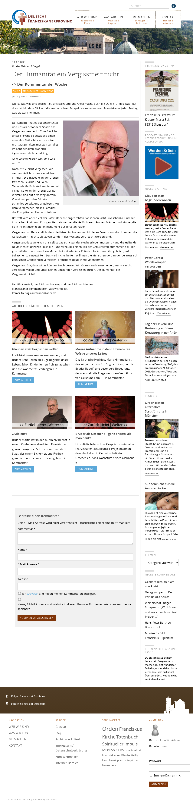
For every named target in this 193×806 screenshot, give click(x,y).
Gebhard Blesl (154, 582)
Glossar (60, 726)
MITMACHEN (141, 19)
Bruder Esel (152, 627)
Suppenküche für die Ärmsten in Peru (160, 486)
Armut (122, 760)
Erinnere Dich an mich (167, 775)
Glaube (125, 755)
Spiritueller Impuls (120, 744)
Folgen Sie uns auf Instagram (28, 703)
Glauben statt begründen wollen (35, 349)
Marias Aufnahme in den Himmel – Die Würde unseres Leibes (102, 351)
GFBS (120, 750)
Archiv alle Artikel (67, 739)
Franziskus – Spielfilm (159, 638)
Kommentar (46, 91)
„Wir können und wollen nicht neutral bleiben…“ (161, 611)
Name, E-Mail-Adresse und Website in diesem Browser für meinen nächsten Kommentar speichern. (75, 606)
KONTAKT (168, 19)
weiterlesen (152, 473)
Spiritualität (133, 750)
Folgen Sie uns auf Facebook (28, 696)
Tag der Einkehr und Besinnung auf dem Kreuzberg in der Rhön (161, 328)
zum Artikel (23, 380)
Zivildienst (19, 434)
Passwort (155, 761)
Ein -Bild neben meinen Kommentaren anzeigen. (59, 593)
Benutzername (158, 746)
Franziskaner (42, 17)
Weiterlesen (167, 247)
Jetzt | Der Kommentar (26, 96)
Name (23, 549)
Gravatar (32, 593)
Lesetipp (114, 760)
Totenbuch (127, 737)
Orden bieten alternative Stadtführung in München (156, 409)
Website (23, 579)
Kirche (109, 737)
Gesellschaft (30, 91)
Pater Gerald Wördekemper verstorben (155, 262)
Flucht (17, 91)
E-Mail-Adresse (28, 564)
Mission (108, 750)
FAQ (58, 733)
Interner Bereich (67, 763)
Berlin (113, 765)
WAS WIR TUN (113, 19)
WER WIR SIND (87, 19)
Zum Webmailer (66, 756)
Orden (110, 728)
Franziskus (130, 729)
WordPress (51, 799)
